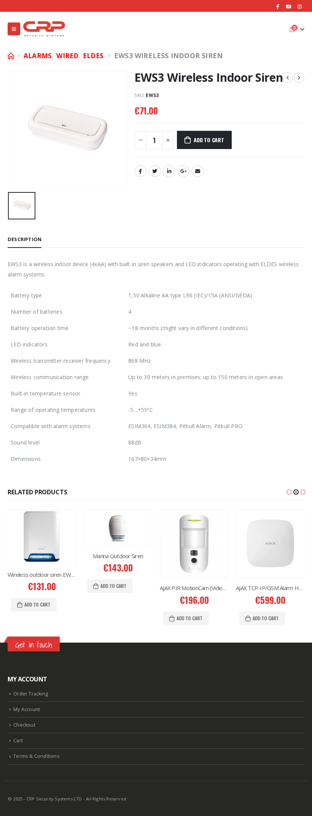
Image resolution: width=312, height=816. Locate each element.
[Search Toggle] (279, 29)
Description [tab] (24, 239)
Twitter (155, 171)
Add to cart (209, 140)
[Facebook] (278, 6)
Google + (183, 171)
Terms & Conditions (36, 756)
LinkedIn (169, 171)
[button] (289, 492)
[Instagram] (299, 6)
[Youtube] (289, 6)
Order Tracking (30, 694)
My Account (26, 709)
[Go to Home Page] (10, 56)
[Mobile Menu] (14, 28)
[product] (50, 527)
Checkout (24, 725)
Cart (18, 740)
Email (197, 171)
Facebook (140, 171)
